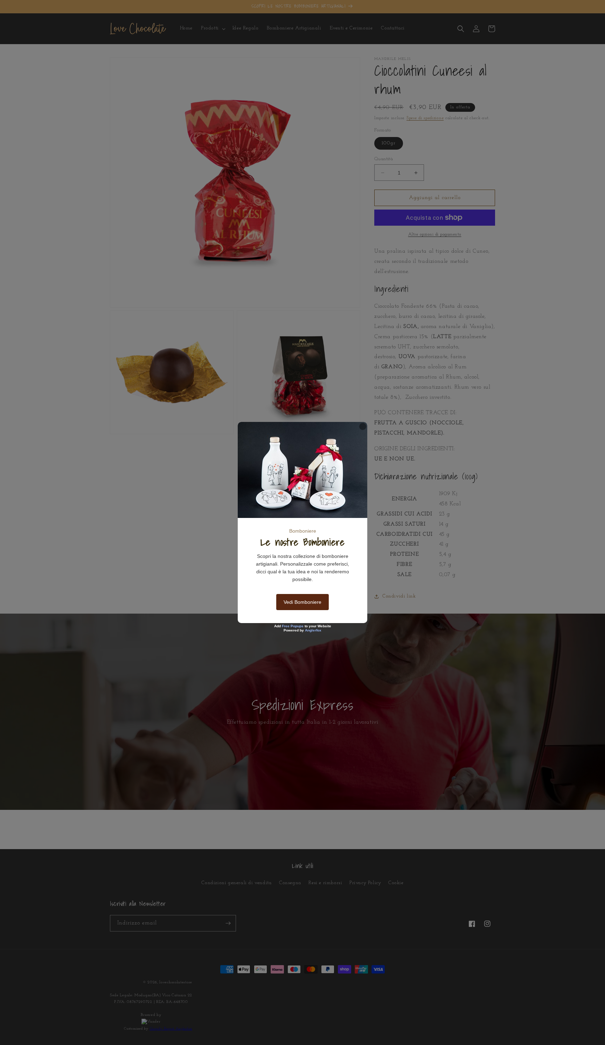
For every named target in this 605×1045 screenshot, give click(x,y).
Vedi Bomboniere (302, 602)
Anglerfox (313, 630)
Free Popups (293, 626)
